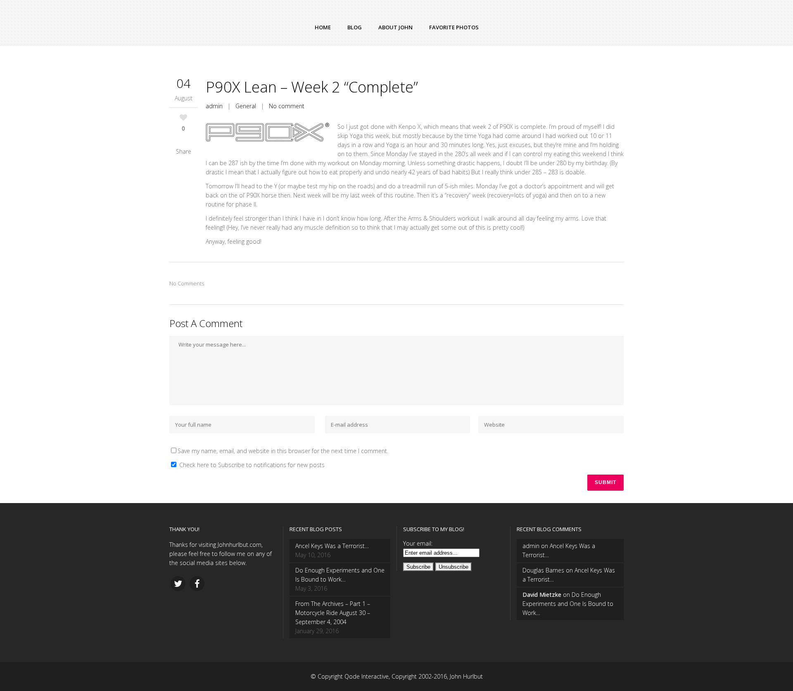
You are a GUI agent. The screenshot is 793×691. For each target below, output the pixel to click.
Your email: (417, 543)
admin (214, 106)
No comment (286, 106)
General (245, 106)
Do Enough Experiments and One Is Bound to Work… (340, 574)
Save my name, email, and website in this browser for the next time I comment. (283, 451)
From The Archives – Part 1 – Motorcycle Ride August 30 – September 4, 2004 (332, 613)
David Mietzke (541, 594)
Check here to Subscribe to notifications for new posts (251, 465)
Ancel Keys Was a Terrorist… (332, 546)
